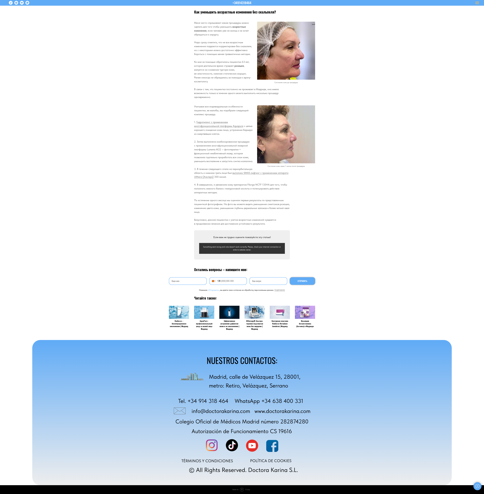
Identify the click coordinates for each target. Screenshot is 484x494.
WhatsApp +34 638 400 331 (269, 400)
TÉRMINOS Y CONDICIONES (207, 460)
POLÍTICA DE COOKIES (270, 460)
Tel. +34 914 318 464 (203, 400)
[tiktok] (11, 4)
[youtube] (22, 4)
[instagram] (16, 4)
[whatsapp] (27, 4)
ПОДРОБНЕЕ (279, 290)
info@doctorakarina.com (221, 411)
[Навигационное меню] (477, 3)
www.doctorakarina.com (282, 411)
